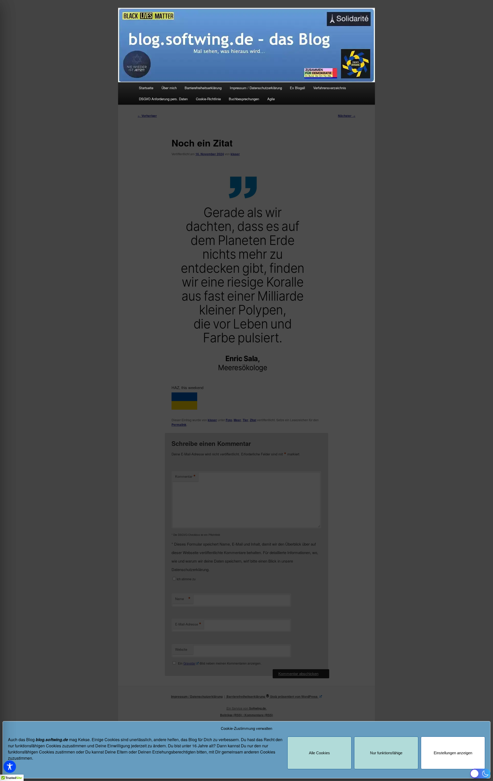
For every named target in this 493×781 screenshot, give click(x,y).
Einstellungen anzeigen (453, 753)
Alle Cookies (319, 753)
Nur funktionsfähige (386, 753)
